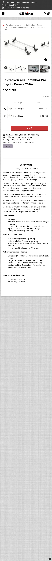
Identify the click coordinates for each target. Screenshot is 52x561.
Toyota (9, 25)
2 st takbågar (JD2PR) (16, 279)
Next (49, 67)
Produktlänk (21, 256)
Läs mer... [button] (45, 96)
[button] (48, 13)
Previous (5, 67)
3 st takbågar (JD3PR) (16, 281)
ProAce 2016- (18, 25)
